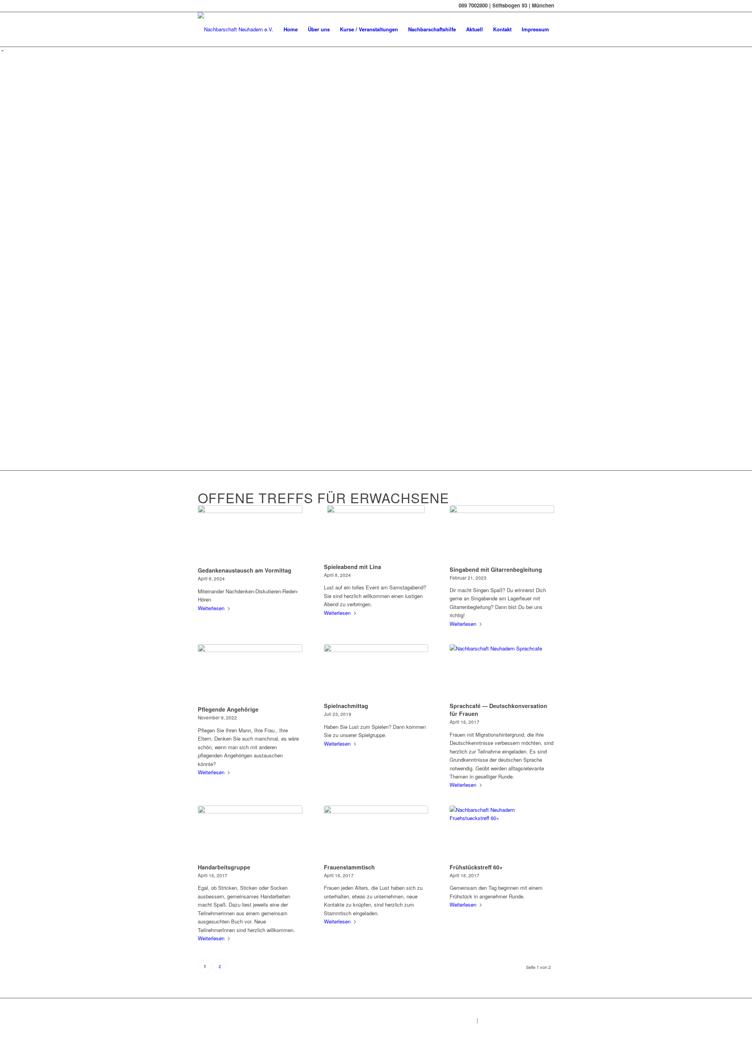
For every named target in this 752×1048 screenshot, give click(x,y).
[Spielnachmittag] (376, 671)
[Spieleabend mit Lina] (376, 532)
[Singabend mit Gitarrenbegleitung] (502, 534)
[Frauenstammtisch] (376, 833)
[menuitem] (290, 29)
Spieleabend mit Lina (352, 567)
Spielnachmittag (346, 706)
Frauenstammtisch (349, 867)
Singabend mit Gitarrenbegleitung (496, 569)
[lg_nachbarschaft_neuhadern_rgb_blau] (235, 29)
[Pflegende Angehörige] (250, 673)
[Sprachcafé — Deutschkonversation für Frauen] (502, 671)
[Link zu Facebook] (200, 6)
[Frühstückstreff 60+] (502, 833)
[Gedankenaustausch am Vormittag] (250, 534)
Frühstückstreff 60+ (476, 867)
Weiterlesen (211, 608)
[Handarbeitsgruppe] (250, 833)
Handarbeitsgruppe (224, 867)
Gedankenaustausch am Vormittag (244, 570)
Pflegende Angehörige (228, 709)
